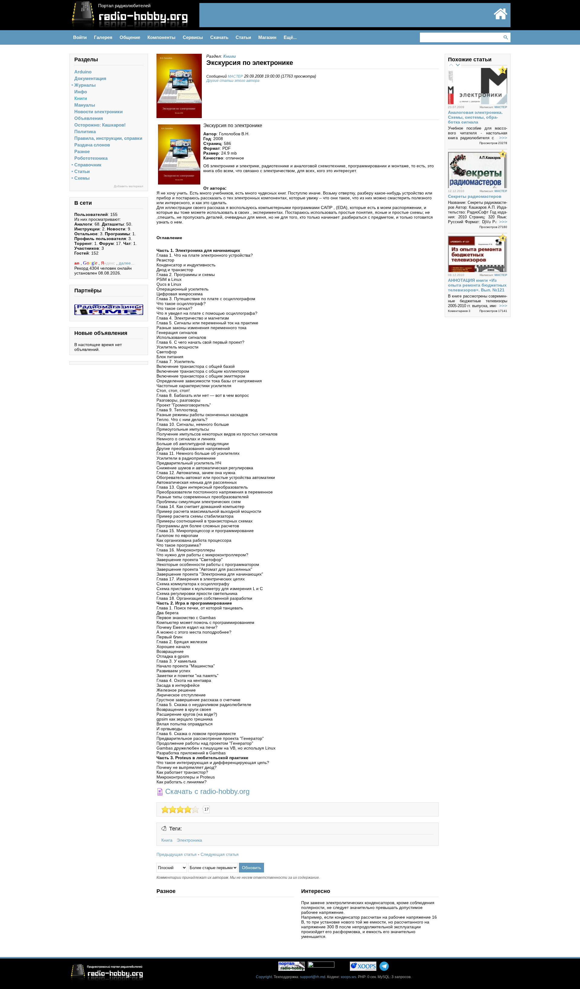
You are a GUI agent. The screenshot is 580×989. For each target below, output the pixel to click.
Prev (451, 65)
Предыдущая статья (176, 854)
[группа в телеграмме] (384, 966)
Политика (85, 131)
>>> (503, 137)
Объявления (88, 118)
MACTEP (235, 76)
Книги (80, 98)
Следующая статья (220, 854)
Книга (166, 840)
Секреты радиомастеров (474, 196)
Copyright (264, 977)
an (77, 263)
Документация (90, 78)
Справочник (88, 164)
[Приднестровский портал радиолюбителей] (500, 18)
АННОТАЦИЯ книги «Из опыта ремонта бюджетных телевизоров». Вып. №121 (477, 285)
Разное (82, 151)
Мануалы (84, 105)
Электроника (189, 840)
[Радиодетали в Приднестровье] (108, 306)
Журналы (85, 85)
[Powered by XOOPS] (363, 966)
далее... (126, 263)
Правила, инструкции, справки (108, 138)
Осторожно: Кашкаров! (100, 124)
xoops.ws (348, 977)
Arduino (83, 71)
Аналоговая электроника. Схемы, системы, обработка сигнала (475, 117)
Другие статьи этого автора (232, 81)
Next (457, 65)
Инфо (80, 91)
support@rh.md (312, 977)
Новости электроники (98, 111)
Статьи (82, 171)
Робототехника (91, 158)
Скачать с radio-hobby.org (207, 791)
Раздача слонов (92, 144)
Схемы (82, 178)
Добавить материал (128, 186)
